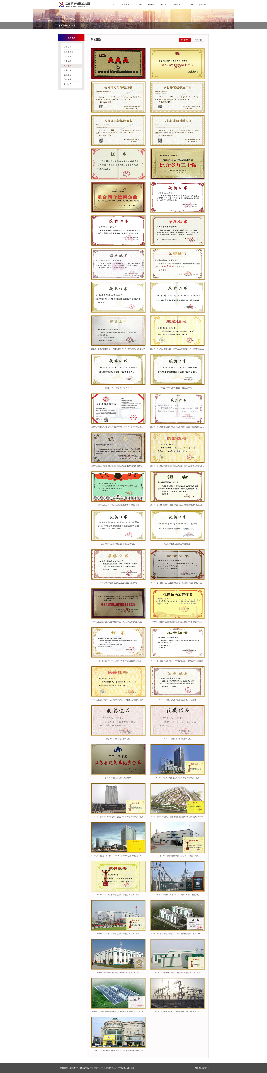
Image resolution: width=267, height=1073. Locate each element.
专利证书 (67, 84)
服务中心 (202, 5)
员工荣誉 (67, 75)
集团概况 (125, 5)
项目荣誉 (198, 40)
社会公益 (67, 70)
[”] (118, 63)
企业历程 (67, 61)
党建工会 (176, 5)
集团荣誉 (67, 66)
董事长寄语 (68, 52)
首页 (114, 5)
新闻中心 (164, 5)
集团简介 (67, 47)
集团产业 (151, 5)
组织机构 (67, 56)
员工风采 (67, 79)
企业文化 (138, 5)
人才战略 (189, 5)
